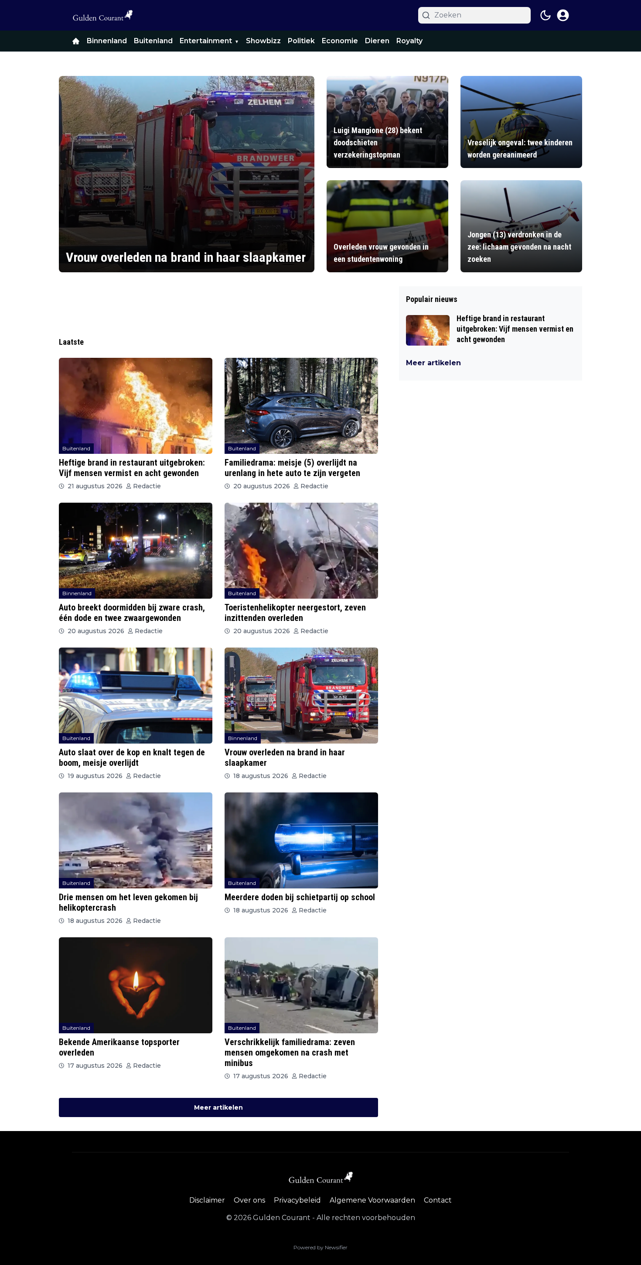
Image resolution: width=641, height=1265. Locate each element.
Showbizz (263, 41)
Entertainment (206, 41)
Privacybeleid (297, 1200)
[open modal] (563, 15)
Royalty (409, 41)
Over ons (249, 1200)
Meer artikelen (218, 1107)
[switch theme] (545, 15)
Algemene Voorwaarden (372, 1200)
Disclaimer (207, 1200)
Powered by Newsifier (320, 1247)
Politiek (301, 41)
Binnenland (107, 41)
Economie (340, 41)
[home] (76, 41)
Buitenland (153, 41)
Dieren (377, 41)
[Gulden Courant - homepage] (102, 15)
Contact (438, 1200)
